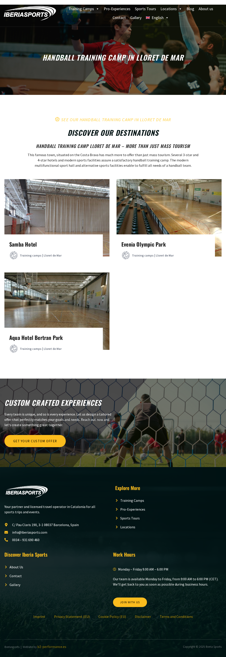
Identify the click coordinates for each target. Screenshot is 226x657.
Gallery (135, 17)
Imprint (39, 616)
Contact (119, 17)
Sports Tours (145, 8)
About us (206, 8)
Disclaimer (143, 616)
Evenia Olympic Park (143, 244)
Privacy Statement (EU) (72, 616)
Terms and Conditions (176, 616)
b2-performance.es (51, 646)
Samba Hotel (23, 244)
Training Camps (81, 8)
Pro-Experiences (117, 8)
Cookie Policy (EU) (112, 616)
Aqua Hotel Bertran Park (36, 337)
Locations (168, 8)
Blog (190, 8)
